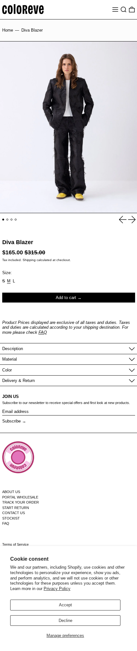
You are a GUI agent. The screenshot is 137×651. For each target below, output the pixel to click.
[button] (123, 9)
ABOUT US (11, 492)
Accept (65, 604)
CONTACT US (13, 513)
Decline (65, 620)
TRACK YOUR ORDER (20, 502)
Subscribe (11, 421)
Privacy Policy (57, 588)
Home (7, 30)
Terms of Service (15, 544)
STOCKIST (11, 518)
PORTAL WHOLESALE (20, 497)
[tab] (3, 220)
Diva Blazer (32, 30)
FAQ (43, 332)
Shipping (29, 260)
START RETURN (15, 508)
